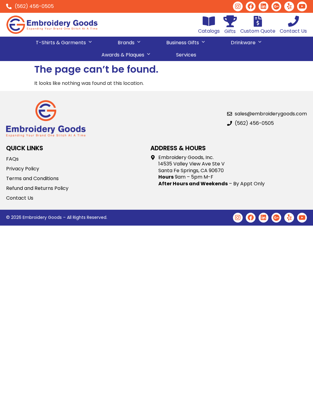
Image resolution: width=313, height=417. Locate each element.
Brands (126, 42)
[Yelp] (289, 6)
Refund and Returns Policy (37, 188)
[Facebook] (251, 6)
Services (186, 54)
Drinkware (243, 42)
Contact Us (293, 30)
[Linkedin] (263, 6)
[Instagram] (238, 6)
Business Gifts (182, 42)
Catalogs (209, 30)
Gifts (230, 31)
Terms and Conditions (32, 178)
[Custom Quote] (257, 21)
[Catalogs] (209, 21)
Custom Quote (257, 30)
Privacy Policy (22, 168)
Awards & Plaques (122, 54)
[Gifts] (230, 21)
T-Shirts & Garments (61, 42)
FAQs (12, 159)
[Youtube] (302, 6)
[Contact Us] (293, 21)
